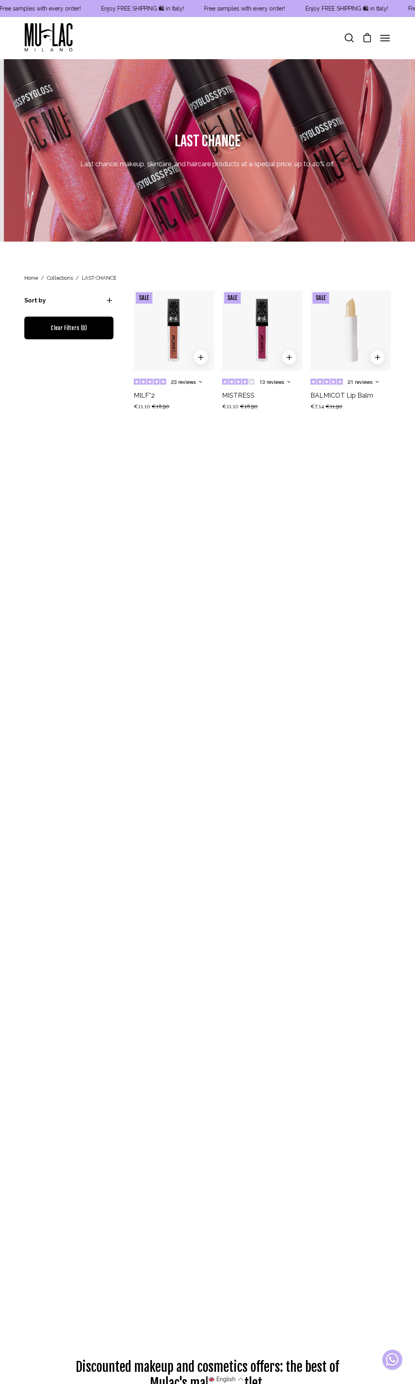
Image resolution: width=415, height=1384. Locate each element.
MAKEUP (128, 687)
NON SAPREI (128, 765)
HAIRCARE (128, 739)
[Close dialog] (355, 604)
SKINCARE (128, 713)
